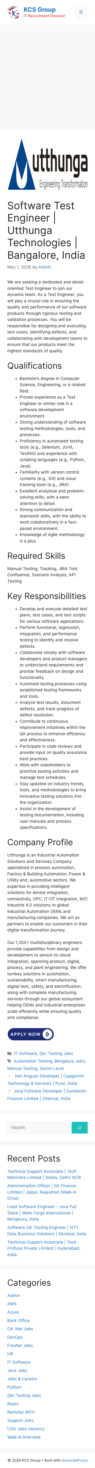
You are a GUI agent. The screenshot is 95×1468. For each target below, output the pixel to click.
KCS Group (40, 9)
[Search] (80, 1128)
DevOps (15, 1337)
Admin (13, 1295)
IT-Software (25, 1053)
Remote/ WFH (21, 1412)
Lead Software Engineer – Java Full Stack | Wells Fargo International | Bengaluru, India (41, 1213)
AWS (12, 1303)
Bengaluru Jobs (70, 1061)
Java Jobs (17, 1370)
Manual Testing (22, 1068)
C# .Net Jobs (20, 1328)
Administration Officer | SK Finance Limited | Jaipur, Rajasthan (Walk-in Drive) (41, 1192)
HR (10, 1353)
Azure (13, 1312)
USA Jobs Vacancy (26, 1428)
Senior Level (52, 1068)
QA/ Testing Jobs (56, 1053)
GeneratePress (75, 1460)
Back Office (18, 1320)
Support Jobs (20, 1420)
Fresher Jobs (20, 1345)
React (13, 1403)
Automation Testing (33, 1061)
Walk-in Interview (24, 1437)
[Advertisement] (47, 74)
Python (14, 1387)
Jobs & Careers (22, 1378)
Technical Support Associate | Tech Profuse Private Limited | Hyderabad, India (43, 1248)
